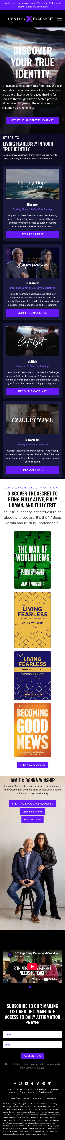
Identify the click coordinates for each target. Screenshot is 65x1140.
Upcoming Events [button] (32, 811)
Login (10, 1089)
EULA (26, 1098)
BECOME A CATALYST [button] (32, 391)
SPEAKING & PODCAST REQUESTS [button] (32, 803)
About (19, 1089)
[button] (32, 234)
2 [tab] (34, 987)
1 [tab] (30, 987)
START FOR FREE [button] (32, 234)
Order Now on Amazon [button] (33, 765)
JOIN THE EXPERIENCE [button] (32, 313)
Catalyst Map (41, 1089)
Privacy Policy (15, 1098)
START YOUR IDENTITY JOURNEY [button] (32, 120)
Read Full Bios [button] (32, 819)
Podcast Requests (28, 1092)
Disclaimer (51, 1098)
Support (28, 1089)
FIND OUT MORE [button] (32, 470)
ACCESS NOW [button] (32, 1056)
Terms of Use (37, 1098)
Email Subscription (47, 1092)
